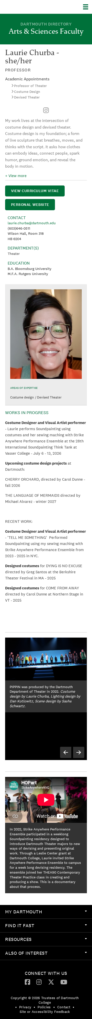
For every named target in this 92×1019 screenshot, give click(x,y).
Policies (44, 1007)
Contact (63, 1007)
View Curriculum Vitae (35, 190)
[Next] (78, 752)
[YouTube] (63, 981)
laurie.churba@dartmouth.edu (32, 223)
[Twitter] (51, 981)
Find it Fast (19, 925)
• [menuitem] (16, 1007)
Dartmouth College (30, 7)
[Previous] (65, 752)
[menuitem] (46, 110)
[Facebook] (27, 981)
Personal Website (30, 204)
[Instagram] (46, 110)
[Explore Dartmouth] (87, 6)
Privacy (25, 1007)
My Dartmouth (23, 912)
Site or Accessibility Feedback (45, 1011)
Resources (18, 939)
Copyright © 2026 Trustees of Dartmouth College (45, 1000)
